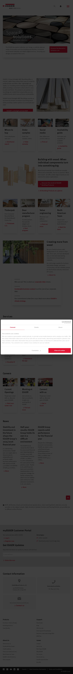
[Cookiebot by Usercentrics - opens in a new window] (63, 322)
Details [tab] (36, 327)
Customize (35, 350)
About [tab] (60, 327)
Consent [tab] (12, 327)
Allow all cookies (59, 350)
